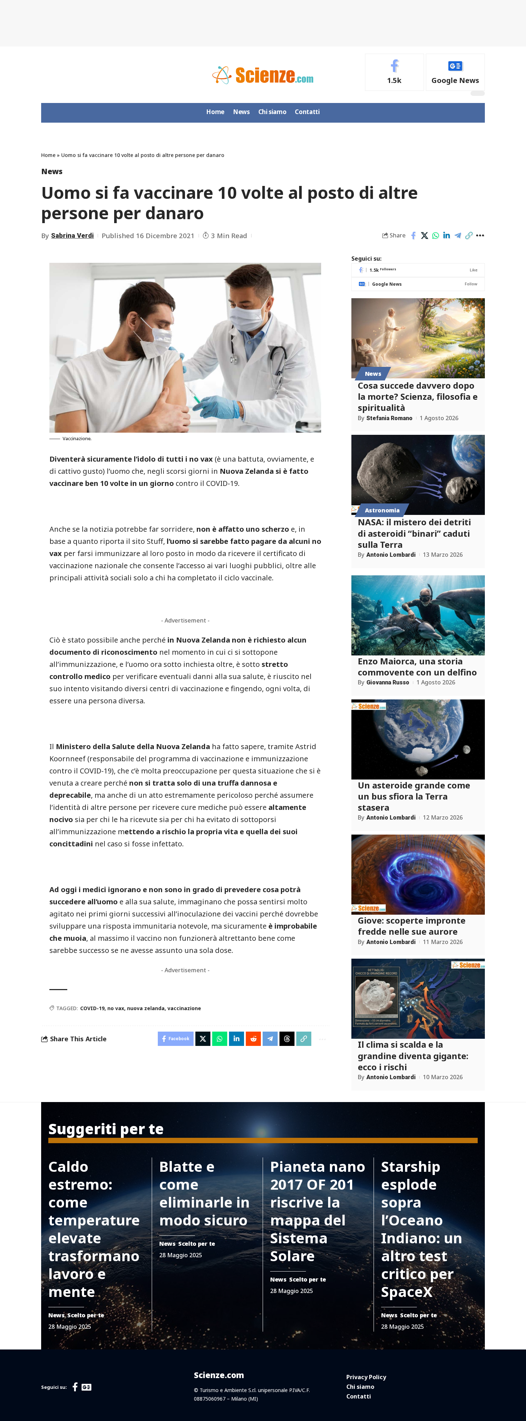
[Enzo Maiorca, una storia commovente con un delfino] (418, 615)
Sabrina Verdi (72, 235)
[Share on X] (424, 235)
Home (48, 155)
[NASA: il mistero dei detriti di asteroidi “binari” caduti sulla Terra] (418, 475)
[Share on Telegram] (458, 235)
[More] (480, 235)
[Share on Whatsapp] (435, 235)
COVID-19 (92, 1008)
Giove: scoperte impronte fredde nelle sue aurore (412, 925)
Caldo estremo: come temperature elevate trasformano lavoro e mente (94, 1228)
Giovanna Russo (387, 682)
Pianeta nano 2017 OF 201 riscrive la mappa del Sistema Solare (317, 1210)
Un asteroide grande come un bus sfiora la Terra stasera (414, 796)
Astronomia (382, 510)
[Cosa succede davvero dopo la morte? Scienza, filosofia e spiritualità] (418, 338)
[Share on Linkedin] (447, 235)
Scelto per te (85, 1315)
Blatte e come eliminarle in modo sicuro (204, 1193)
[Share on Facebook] (413, 235)
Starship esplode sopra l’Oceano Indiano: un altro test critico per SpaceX (421, 1228)
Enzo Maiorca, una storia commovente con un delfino (417, 666)
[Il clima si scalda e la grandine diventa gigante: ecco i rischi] (418, 999)
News (52, 171)
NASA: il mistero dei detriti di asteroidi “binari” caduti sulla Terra (414, 533)
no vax (115, 1008)
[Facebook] (394, 72)
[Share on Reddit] (253, 1039)
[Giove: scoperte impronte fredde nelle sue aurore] (418, 875)
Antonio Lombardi (391, 554)
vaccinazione (184, 1008)
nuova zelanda (146, 1008)
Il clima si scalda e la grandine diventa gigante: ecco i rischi (413, 1055)
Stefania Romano (389, 418)
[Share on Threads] (286, 1039)
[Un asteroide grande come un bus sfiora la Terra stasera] (418, 739)
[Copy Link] (469, 235)
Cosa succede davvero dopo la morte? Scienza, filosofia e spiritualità (418, 396)
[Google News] (455, 72)
